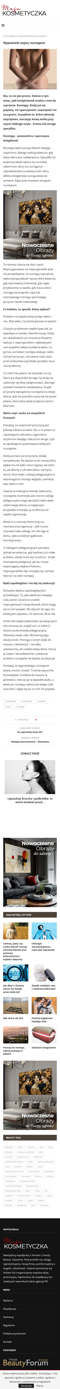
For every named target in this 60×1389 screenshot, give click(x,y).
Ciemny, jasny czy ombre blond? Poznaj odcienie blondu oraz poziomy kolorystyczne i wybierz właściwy (15, 951)
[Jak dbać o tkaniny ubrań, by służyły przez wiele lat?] (15, 972)
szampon (9, 1196)
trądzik (38, 1196)
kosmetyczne (23, 1157)
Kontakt (7, 1341)
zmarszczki (21, 1205)
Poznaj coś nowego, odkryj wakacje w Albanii (14, 1050)
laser (7, 1166)
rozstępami (10, 701)
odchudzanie (10, 1176)
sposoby (20, 707)
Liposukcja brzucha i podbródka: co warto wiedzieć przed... (30, 800)
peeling (38, 1176)
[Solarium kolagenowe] (44, 1034)
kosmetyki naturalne (14, 1162)
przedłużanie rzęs (13, 1191)
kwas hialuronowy (45, 1162)
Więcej (39, 1386)
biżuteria (9, 1147)
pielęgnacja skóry (27, 1181)
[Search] (56, 25)
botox (20, 1147)
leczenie (18, 1166)
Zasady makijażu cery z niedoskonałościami (44, 987)
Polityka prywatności (14, 1333)
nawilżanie (49, 1171)
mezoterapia (34, 1171)
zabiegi (41, 1200)
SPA (46, 1191)
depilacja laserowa (25, 1152)
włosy (20, 1200)
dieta (41, 1152)
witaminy (9, 1200)
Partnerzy (8, 1317)
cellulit (31, 1147)
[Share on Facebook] (40, 719)
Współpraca (9, 1308)
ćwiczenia (44, 1205)
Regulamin (9, 1325)
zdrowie (8, 1205)
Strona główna (10, 36)
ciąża (50, 1147)
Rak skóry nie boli (13, 1018)
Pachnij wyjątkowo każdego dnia (42, 1020)
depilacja (9, 1152)
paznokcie (25, 1176)
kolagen (8, 1157)
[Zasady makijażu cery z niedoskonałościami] (44, 972)
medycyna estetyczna (14, 1171)
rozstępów (26, 701)
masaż (40, 1166)
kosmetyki (37, 1157)
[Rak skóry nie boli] (15, 1005)
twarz (49, 1196)
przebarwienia (32, 1186)
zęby (33, 1205)
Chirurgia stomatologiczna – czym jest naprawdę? (43, 946)
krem (30, 1162)
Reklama (8, 1300)
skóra (8, 707)
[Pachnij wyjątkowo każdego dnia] (44, 1005)
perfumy (49, 1176)
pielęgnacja (10, 1181)
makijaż (29, 1166)
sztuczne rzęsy (24, 1196)
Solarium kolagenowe (44, 1047)
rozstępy (41, 701)
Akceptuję (26, 1385)
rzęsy (27, 1191)
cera (41, 1147)
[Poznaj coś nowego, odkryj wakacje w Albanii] (15, 1034)
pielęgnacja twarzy (13, 1186)
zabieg (30, 1200)
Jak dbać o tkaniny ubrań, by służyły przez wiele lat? (13, 988)
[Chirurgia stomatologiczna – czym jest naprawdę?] (44, 930)
